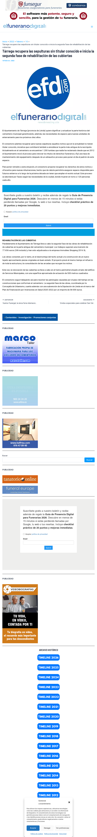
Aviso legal (62, 834)
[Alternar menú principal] (92, 26)
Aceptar (33, 828)
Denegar (47, 828)
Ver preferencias (62, 828)
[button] (69, 802)
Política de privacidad (51, 834)
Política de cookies (37, 834)
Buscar (5, 456)
